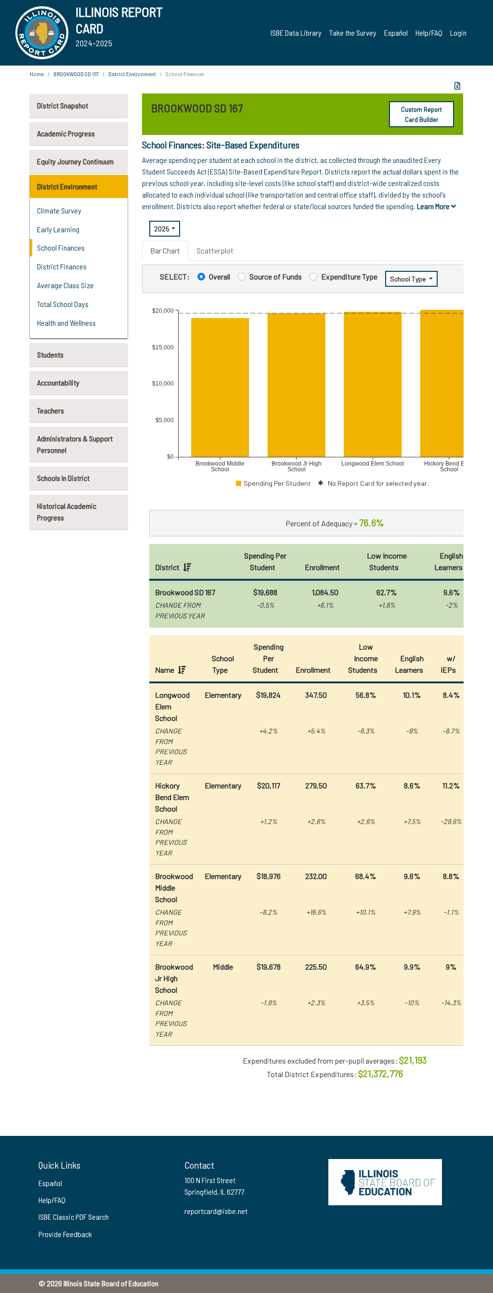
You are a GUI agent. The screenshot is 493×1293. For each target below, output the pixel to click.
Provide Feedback (65, 1234)
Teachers (50, 410)
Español (396, 32)
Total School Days (63, 303)
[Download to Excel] (457, 85)
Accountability (58, 382)
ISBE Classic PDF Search (74, 1216)
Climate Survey (59, 210)
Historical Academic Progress (66, 511)
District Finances (62, 266)
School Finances (61, 247)
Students (50, 354)
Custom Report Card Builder (421, 114)
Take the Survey (352, 32)
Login (458, 32)
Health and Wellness (66, 322)
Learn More (434, 206)
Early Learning (58, 229)
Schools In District (63, 477)
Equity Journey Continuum (75, 161)
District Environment (67, 186)
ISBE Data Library (296, 32)
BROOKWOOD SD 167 (76, 73)
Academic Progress (66, 133)
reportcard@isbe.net (215, 1210)
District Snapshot (62, 105)
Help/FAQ (428, 32)
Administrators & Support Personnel (75, 444)
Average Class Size (65, 285)
